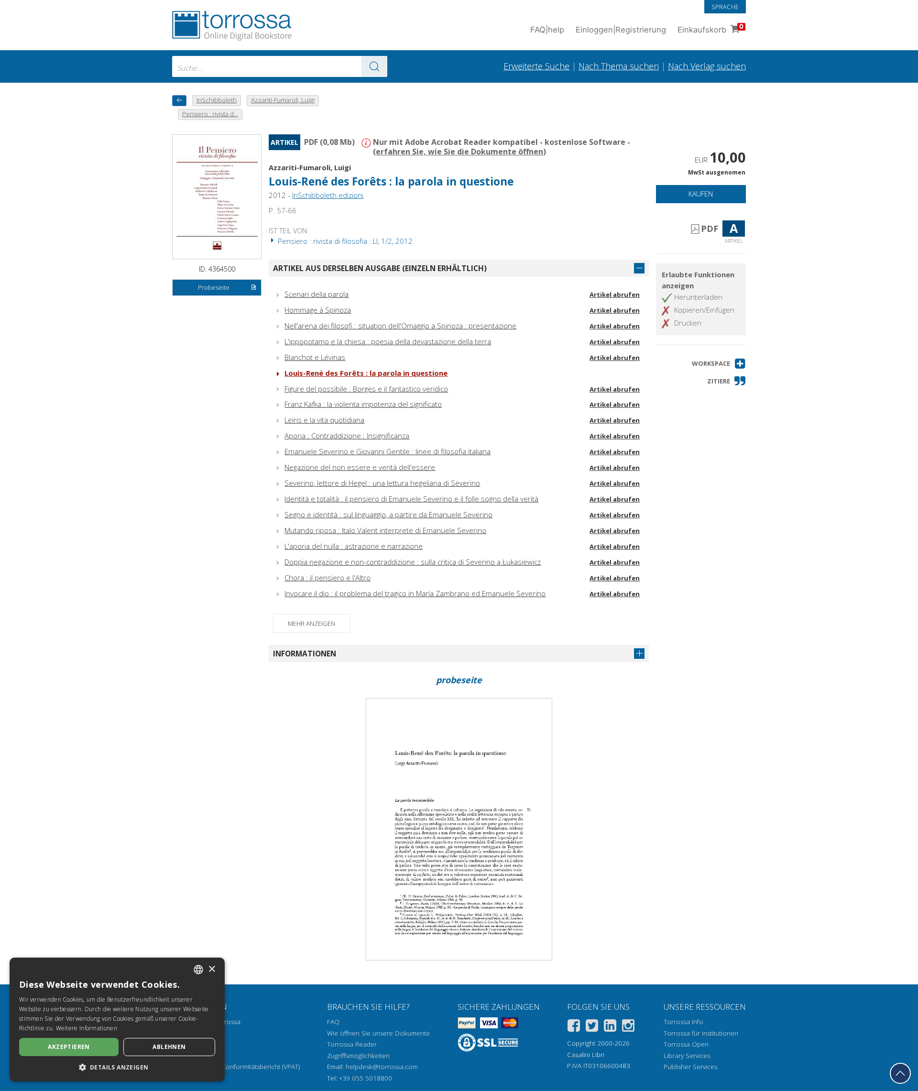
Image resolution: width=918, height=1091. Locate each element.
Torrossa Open (686, 1044)
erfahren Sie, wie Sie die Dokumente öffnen (459, 151)
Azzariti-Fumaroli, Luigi (310, 167)
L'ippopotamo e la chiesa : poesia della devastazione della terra (387, 341)
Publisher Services (690, 1066)
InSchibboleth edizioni (327, 195)
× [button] (211, 969)
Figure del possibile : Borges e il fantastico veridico (366, 388)
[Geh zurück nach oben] (900, 1073)
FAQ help (547, 29)
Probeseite (214, 287)
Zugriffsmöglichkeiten (358, 1055)
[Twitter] (592, 1027)
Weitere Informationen (86, 1028)
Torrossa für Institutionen (701, 1033)
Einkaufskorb (710, 28)
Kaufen (700, 193)
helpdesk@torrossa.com (382, 1066)
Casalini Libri (585, 1054)
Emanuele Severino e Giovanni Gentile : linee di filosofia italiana (387, 451)
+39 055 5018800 (365, 1078)
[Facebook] (574, 1027)
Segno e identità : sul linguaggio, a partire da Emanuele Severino (388, 514)
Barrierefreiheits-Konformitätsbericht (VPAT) (236, 1066)
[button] (719, 363)
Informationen (304, 653)
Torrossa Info (683, 1021)
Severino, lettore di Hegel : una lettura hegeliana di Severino (382, 483)
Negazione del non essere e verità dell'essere (359, 467)
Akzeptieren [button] (68, 1047)
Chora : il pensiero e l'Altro (327, 577)
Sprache (725, 6)
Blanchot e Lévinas (314, 357)
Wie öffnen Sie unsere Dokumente (378, 1033)
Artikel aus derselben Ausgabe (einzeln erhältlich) (380, 268)
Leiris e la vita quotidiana (324, 420)
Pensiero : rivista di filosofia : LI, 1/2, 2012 (344, 241)
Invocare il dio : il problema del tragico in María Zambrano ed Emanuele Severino (415, 593)
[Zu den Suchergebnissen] (374, 66)
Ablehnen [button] (169, 1047)
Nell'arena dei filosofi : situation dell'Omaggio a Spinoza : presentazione (400, 325)
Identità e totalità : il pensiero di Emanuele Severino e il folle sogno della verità (411, 498)
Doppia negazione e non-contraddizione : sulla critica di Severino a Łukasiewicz (412, 562)
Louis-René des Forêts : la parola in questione (366, 373)
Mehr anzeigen (311, 623)
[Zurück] (179, 100)
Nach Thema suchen (619, 66)
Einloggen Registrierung (621, 29)
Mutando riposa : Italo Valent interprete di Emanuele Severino (385, 530)
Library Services (687, 1055)
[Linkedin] (610, 1027)
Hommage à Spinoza (317, 310)
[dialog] (117, 1019)
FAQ (333, 1021)
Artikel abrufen (615, 294)
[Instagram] (628, 1027)
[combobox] (279, 66)
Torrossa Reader (352, 1044)
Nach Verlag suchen (707, 66)
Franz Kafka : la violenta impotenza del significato (363, 404)
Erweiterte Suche (536, 66)
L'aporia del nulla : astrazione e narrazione (353, 546)
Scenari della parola (316, 294)
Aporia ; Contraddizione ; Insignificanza (346, 435)
